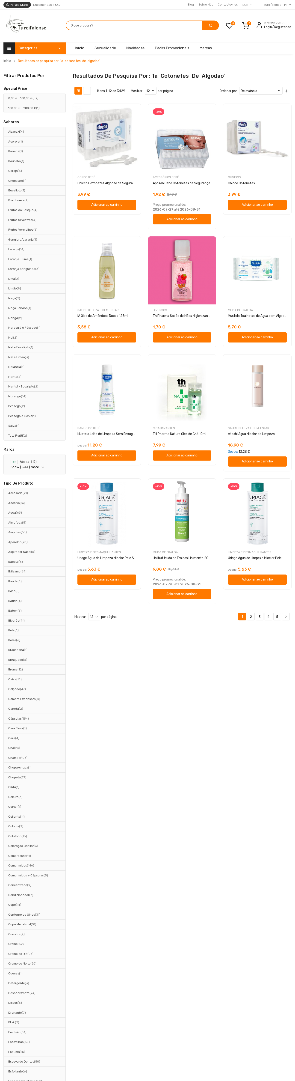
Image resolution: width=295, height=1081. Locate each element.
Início (7, 61)
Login (268, 27)
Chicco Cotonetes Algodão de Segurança (107, 183)
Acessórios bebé (166, 177)
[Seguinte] (285, 617)
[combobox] (134, 25)
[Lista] (87, 91)
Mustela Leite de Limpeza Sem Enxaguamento (112, 434)
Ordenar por (228, 91)
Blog (191, 4)
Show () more (25, 467)
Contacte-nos (228, 4)
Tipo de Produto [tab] (18, 483)
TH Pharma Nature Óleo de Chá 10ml (179, 434)
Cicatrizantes (164, 428)
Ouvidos (234, 177)
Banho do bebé (88, 428)
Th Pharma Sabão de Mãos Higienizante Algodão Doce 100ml (197, 316)
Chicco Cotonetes (241, 183)
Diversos (160, 310)
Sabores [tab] (11, 122)
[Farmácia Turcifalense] (25, 26)
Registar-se (283, 27)
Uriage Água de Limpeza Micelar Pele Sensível (110, 558)
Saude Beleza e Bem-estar (98, 310)
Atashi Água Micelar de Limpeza (251, 434)
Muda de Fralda (240, 310)
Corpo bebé (86, 177)
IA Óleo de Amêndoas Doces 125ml (102, 316)
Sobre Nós (205, 4)
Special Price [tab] (15, 88)
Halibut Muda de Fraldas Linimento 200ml (183, 558)
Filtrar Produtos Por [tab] (23, 75)
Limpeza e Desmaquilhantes (99, 552)
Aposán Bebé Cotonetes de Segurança (181, 183)
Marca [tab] (9, 449)
